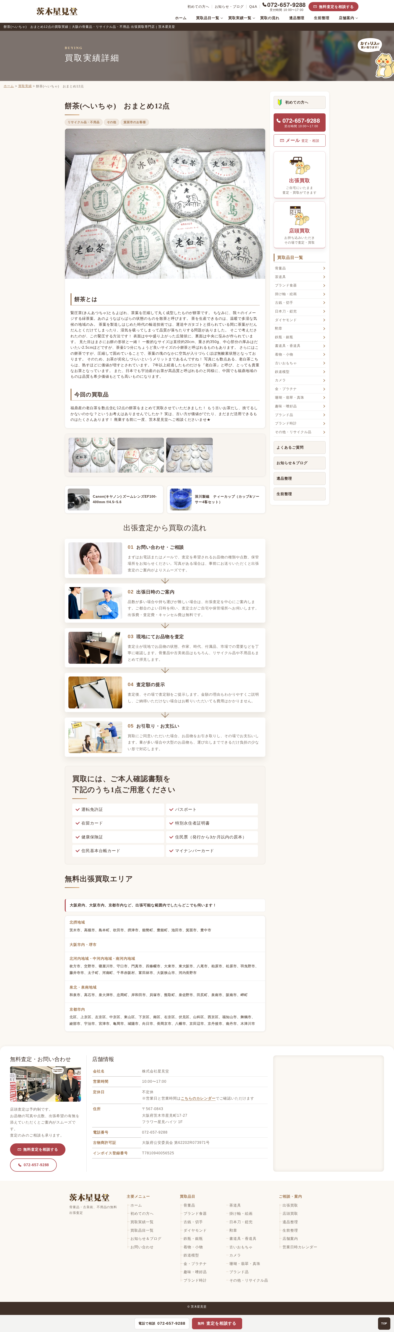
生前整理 (321, 18)
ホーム (181, 18)
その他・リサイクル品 (293, 432)
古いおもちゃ (286, 363)
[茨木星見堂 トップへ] (57, 11)
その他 (112, 122)
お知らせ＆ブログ (292, 463)
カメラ (280, 380)
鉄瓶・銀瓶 (284, 337)
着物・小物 (284, 354)
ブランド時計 (286, 423)
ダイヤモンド (286, 320)
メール (303, 140)
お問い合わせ (142, 1247)
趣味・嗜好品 (286, 406)
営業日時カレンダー (300, 1247)
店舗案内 (346, 18)
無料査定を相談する (336, 7)
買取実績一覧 (239, 18)
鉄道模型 (282, 372)
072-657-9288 (36, 1165)
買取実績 (25, 86)
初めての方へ (198, 6)
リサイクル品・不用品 (84, 122)
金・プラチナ (286, 389)
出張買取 (300, 186)
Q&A (253, 6)
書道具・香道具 (288, 346)
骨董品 (280, 268)
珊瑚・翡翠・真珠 (289, 397)
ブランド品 (284, 415)
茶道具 (280, 277)
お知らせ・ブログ (229, 6)
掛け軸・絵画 (286, 294)
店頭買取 (299, 236)
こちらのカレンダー (198, 1098)
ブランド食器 (286, 285)
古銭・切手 (284, 302)
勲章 (278, 328)
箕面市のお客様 (135, 122)
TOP (384, 1323)
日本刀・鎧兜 (286, 311)
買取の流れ (270, 18)
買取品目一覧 (207, 18)
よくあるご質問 (290, 447)
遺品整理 (297, 18)
